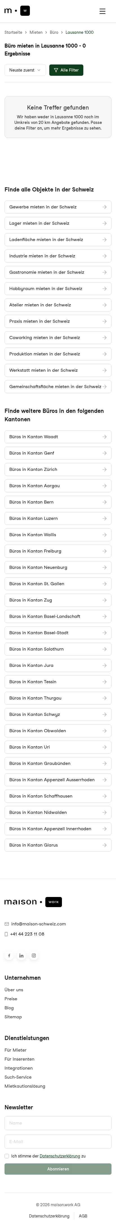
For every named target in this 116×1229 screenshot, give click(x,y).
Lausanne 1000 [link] (79, 32)
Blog (9, 1007)
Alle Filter (70, 70)
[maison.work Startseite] (17, 11)
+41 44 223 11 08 (27, 934)
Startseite (13, 32)
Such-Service (18, 1077)
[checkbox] (7, 1156)
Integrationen (19, 1068)
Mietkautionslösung (25, 1086)
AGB (83, 1216)
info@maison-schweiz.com (38, 924)
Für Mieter (15, 1050)
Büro (54, 32)
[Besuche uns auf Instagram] (33, 955)
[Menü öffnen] (102, 11)
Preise (11, 998)
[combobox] (25, 70)
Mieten (36, 32)
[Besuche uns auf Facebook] (9, 955)
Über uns (14, 989)
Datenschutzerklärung (60, 1156)
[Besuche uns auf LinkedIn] (21, 955)
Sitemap (13, 1016)
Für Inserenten (19, 1059)
